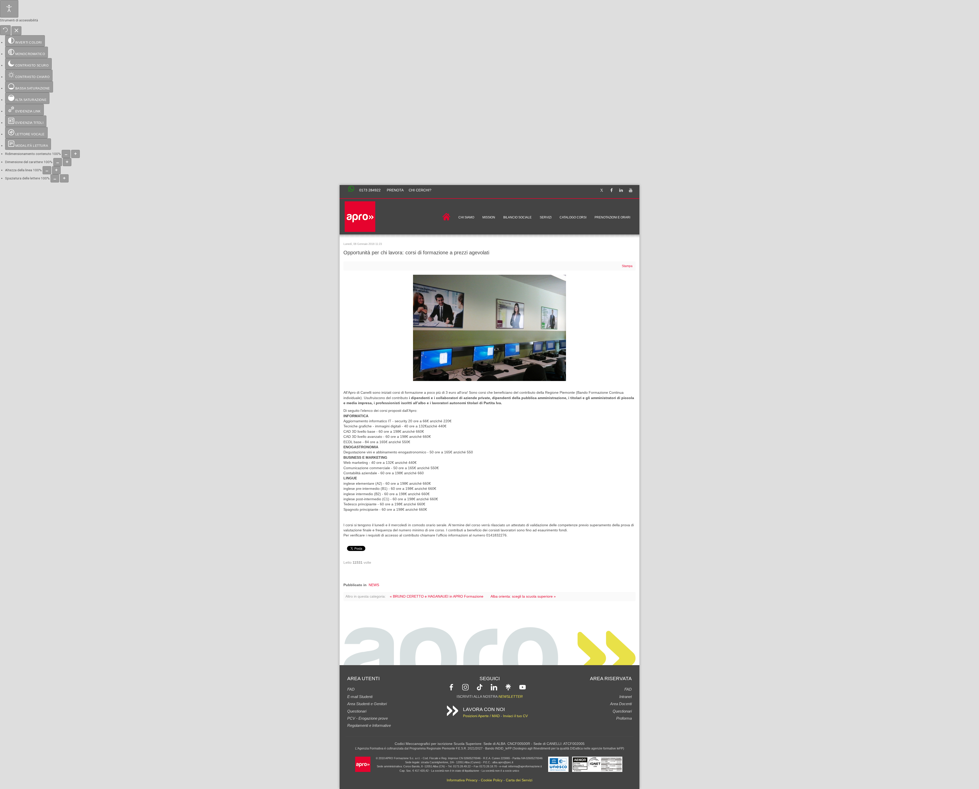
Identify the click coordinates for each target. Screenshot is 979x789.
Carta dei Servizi (519, 780)
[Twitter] (602, 190)
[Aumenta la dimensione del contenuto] (75, 154)
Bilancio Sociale (517, 217)
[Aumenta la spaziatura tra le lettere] (64, 178)
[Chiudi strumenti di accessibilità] (16, 30)
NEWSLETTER (510, 697)
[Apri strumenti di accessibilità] (9, 9)
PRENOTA (395, 190)
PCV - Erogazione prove (367, 718)
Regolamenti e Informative (369, 725)
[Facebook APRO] (451, 687)
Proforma (624, 718)
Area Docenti (621, 704)
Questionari (356, 711)
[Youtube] (631, 190)
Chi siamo (466, 217)
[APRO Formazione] (362, 764)
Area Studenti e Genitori (367, 704)
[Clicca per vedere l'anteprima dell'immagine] (489, 328)
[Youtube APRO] (522, 687)
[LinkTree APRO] (508, 687)
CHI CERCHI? (420, 190)
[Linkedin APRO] (494, 687)
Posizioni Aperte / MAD (481, 716)
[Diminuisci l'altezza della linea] (47, 170)
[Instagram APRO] (465, 687)
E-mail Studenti (359, 696)
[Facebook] (611, 190)
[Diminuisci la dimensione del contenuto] (66, 154)
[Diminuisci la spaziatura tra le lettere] (54, 178)
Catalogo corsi (573, 217)
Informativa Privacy (462, 780)
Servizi (545, 217)
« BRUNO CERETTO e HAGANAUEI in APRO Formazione (436, 596)
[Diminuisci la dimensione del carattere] (57, 162)
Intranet (625, 696)
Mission (488, 217)
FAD (351, 689)
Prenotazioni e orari (612, 217)
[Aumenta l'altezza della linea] (56, 170)
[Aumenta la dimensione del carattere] (67, 162)
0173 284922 (370, 190)
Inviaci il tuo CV (515, 716)
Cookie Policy (492, 780)
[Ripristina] (5, 30)
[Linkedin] (621, 190)
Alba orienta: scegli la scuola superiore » (523, 596)
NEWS (374, 585)
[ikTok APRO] (479, 687)
